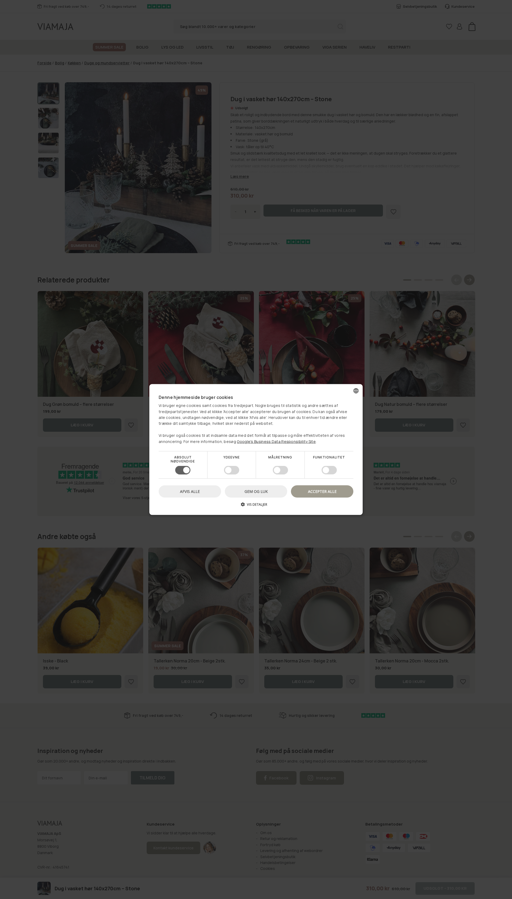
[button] (256, 506)
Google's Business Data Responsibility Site (276, 441)
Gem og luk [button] (256, 491)
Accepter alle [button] (322, 491)
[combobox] (356, 390)
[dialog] (256, 449)
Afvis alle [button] (190, 491)
